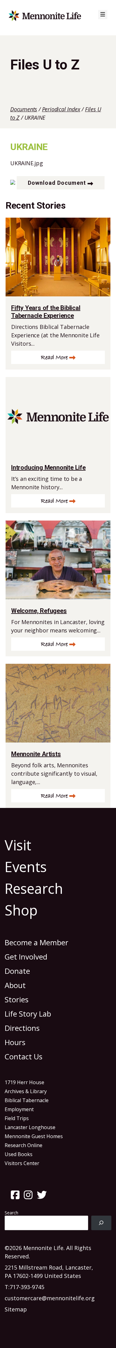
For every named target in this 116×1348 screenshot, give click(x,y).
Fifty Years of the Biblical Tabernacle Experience (45, 311)
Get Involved (26, 956)
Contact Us (23, 1056)
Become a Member (36, 942)
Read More (54, 357)
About (15, 985)
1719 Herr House (24, 1082)
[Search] (101, 1223)
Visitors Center (22, 1163)
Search (11, 1213)
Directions (22, 1028)
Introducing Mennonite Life (48, 467)
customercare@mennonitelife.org (50, 1298)
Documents (23, 109)
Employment (19, 1109)
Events (26, 866)
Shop (21, 910)
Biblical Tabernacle (27, 1100)
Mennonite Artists (36, 754)
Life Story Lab (28, 1014)
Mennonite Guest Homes (34, 1136)
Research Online (23, 1145)
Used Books (18, 1154)
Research (34, 888)
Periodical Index (61, 109)
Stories (16, 999)
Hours (15, 1042)
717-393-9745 (27, 1287)
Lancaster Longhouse (30, 1127)
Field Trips (17, 1118)
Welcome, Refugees (39, 610)
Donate (17, 971)
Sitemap (16, 1309)
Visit (18, 845)
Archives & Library (26, 1091)
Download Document (57, 183)
